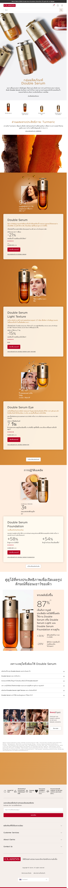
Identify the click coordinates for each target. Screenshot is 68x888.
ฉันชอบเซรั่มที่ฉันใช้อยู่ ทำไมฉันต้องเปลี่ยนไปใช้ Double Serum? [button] (19, 680)
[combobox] (33, 880)
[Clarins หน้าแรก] (10, 5)
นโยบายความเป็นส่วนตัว (39, 873)
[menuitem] (54, 5)
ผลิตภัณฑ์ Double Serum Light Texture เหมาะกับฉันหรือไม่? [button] (19, 690)
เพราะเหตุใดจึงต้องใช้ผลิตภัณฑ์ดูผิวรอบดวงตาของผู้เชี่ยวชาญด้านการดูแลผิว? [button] (22, 685)
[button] (33, 825)
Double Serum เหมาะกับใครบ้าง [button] (10, 676)
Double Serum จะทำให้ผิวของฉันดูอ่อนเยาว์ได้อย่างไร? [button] (17, 695)
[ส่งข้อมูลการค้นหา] (61, 10)
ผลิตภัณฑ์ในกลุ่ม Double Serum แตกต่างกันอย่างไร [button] (16, 671)
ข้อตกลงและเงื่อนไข (26, 873)
